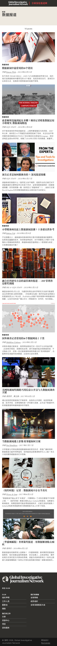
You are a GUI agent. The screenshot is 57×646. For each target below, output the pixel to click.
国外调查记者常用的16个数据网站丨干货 (23, 338)
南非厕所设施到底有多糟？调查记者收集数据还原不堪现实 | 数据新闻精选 (28, 122)
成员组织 (34, 601)
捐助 (4, 608)
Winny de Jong (11, 494)
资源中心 (5, 620)
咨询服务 (5, 628)
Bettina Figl (10, 233)
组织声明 (5, 597)
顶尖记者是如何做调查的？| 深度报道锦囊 (24, 174)
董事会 (5, 605)
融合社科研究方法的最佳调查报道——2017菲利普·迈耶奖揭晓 (27, 282)
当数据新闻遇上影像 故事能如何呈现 (21, 441)
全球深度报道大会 (38, 605)
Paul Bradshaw (11, 445)
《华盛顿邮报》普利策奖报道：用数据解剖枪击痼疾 (28, 543)
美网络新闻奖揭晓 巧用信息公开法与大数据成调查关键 (28, 391)
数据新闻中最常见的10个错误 (17, 68)
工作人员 (5, 601)
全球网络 (34, 597)
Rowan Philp (11, 72)
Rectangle (45, 643)
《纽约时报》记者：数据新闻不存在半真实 (24, 490)
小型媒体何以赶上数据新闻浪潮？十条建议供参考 (28, 229)
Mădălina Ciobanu (13, 342)
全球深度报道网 (39, 3)
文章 (4, 617)
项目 (4, 624)
